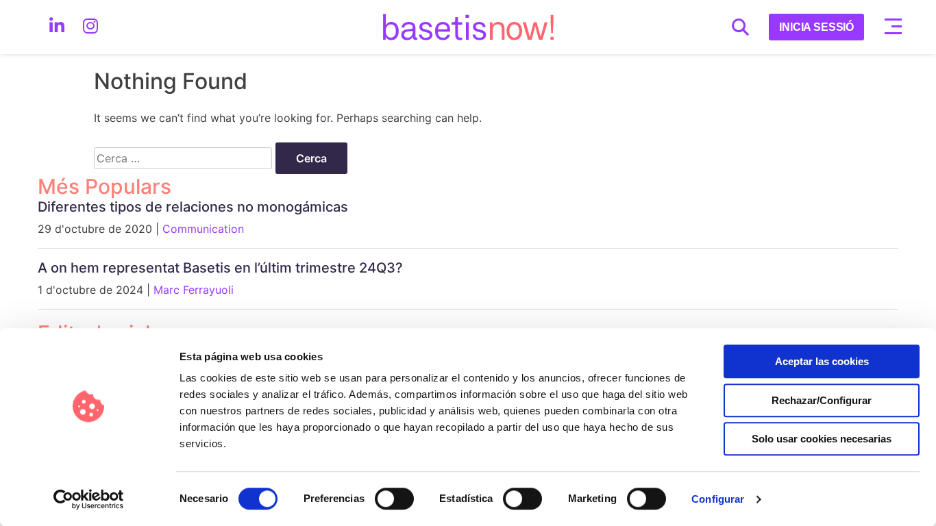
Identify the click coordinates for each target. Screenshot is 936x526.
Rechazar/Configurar (822, 400)
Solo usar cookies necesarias (821, 438)
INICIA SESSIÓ (816, 27)
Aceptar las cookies (822, 361)
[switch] (394, 498)
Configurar (717, 499)
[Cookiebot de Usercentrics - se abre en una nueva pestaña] (89, 499)
